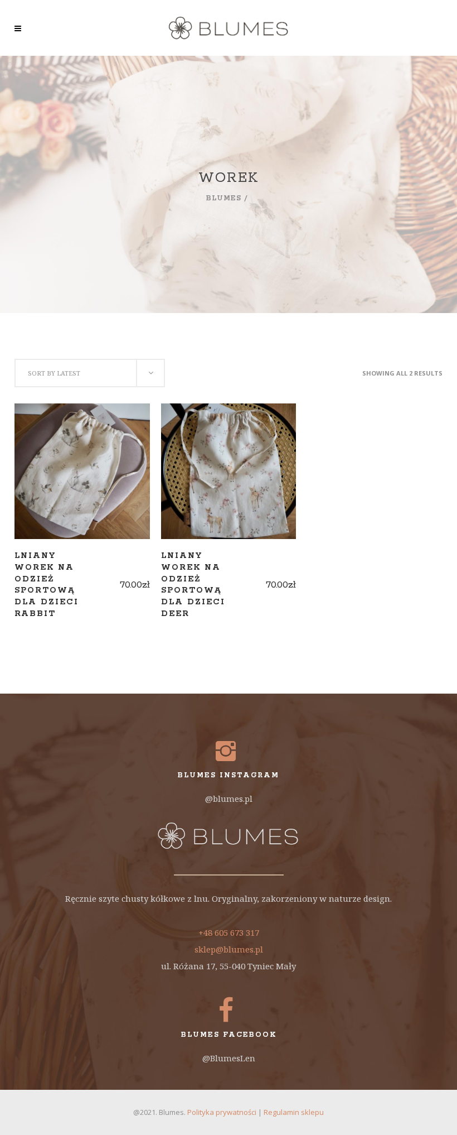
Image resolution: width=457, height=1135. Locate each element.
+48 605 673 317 (228, 932)
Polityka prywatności (221, 1112)
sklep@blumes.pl (229, 949)
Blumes (223, 198)
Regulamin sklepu (294, 1112)
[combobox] (89, 373)
